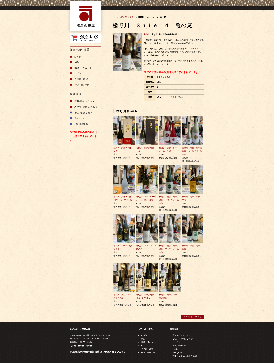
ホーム (116, 17)
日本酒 (124, 17)
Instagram (177, 352)
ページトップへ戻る (193, 317)
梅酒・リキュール (149, 342)
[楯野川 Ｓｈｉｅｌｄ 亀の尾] (127, 70)
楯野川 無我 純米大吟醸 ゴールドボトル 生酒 (193, 151)
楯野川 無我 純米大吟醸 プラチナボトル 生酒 (170, 249)
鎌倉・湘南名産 (148, 352)
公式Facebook (179, 345)
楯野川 (133, 17)
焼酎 (143, 339)
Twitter (176, 349)
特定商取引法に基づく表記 (185, 356)
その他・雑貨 (147, 349)
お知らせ (177, 342)
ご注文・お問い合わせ (183, 339)
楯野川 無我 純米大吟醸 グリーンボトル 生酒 (170, 200)
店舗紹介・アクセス (182, 335)
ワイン (144, 345)
